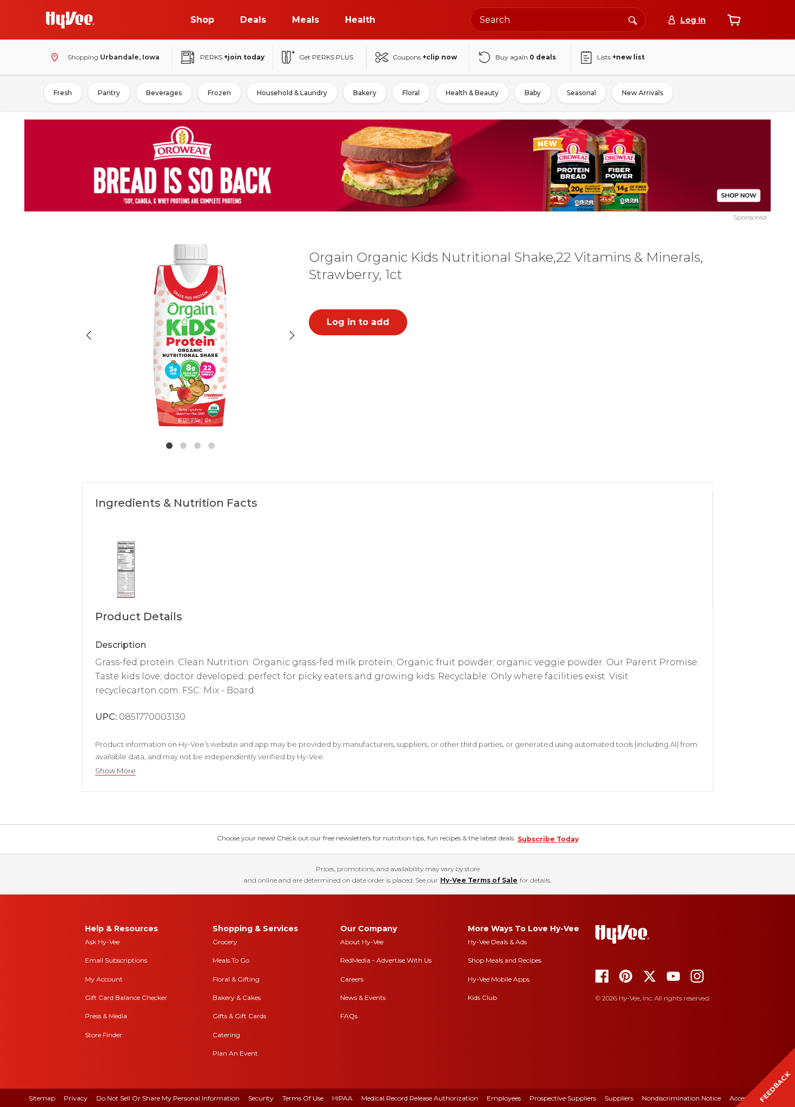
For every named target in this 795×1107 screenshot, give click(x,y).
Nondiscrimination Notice (681, 1098)
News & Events (363, 997)
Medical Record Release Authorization (419, 1098)
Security (261, 1098)
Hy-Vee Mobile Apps (498, 979)
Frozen (219, 93)
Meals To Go (231, 960)
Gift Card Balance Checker (126, 997)
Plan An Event (235, 1053)
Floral (411, 93)
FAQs (348, 1016)
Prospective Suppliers (562, 1098)
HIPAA (342, 1098)
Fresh (63, 93)
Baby (533, 93)
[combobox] (558, 20)
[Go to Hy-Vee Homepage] (70, 20)
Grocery (225, 942)
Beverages (164, 93)
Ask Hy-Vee (102, 942)
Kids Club (482, 997)
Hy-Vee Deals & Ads (497, 942)
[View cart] (734, 20)
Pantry (109, 93)
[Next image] (292, 335)
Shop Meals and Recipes (504, 960)
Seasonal (581, 93)
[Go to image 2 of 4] (183, 445)
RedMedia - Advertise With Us (386, 960)
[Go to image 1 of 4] (169, 445)
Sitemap (42, 1098)
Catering (226, 1035)
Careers (351, 979)
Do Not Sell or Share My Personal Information (168, 1098)
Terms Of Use (302, 1098)
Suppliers (619, 1098)
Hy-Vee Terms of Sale (479, 880)
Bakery (364, 93)
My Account (104, 979)
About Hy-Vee (361, 942)
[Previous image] (88, 335)
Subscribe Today (548, 839)
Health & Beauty (472, 93)
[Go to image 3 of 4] (197, 445)
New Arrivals (642, 93)
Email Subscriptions (116, 960)
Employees (504, 1098)
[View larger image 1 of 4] (190, 335)
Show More (115, 771)
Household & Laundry (292, 93)
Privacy (76, 1098)
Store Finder (103, 1035)
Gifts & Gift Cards (239, 1016)
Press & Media (106, 1016)
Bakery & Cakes (237, 997)
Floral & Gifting (236, 979)
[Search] (633, 19)
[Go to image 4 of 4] (211, 445)
